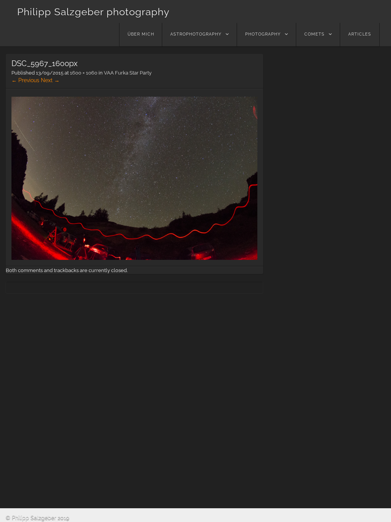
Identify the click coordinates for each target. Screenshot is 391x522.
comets (314, 34)
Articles (359, 34)
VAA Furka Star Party (128, 73)
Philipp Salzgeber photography (93, 12)
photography (263, 34)
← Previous (25, 80)
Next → (50, 80)
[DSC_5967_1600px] (134, 258)
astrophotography (195, 34)
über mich (141, 34)
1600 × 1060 (83, 73)
